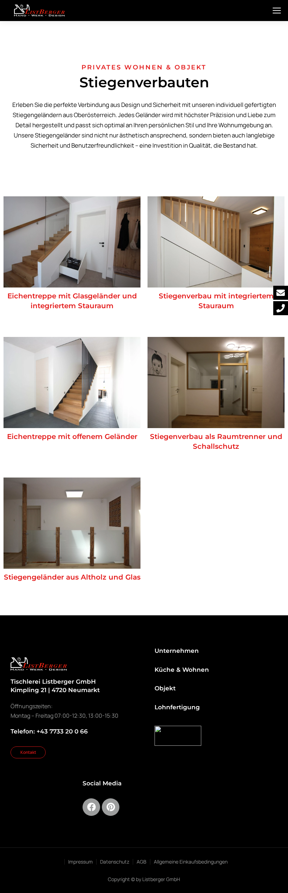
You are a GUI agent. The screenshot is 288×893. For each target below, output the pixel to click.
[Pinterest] (110, 807)
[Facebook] (91, 807)
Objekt (165, 688)
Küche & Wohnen (182, 669)
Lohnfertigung (177, 707)
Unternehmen (177, 650)
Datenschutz (114, 861)
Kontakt (28, 752)
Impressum (80, 861)
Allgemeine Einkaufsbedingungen (191, 861)
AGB (141, 861)
